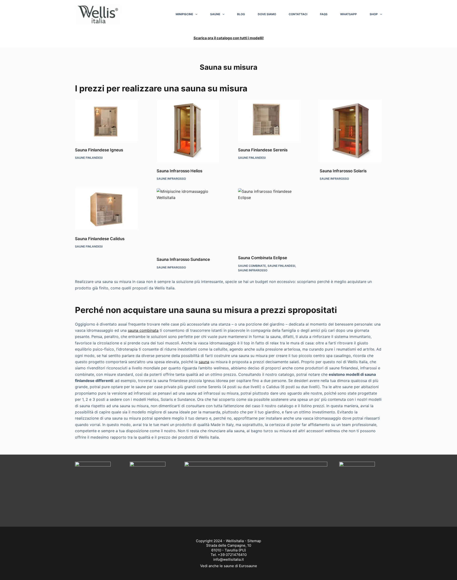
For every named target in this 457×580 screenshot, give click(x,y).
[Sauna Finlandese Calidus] (106, 209)
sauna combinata (143, 330)
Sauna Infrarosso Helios (179, 171)
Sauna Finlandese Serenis (263, 150)
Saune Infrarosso (171, 178)
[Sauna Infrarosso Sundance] (188, 219)
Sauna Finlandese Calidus (99, 238)
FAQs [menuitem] (324, 14)
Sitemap (254, 541)
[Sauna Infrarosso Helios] (188, 130)
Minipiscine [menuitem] (184, 14)
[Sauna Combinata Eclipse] (269, 218)
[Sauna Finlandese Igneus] (106, 120)
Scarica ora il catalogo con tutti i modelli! (229, 38)
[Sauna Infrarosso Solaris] (351, 130)
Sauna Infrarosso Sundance (183, 259)
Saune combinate (252, 266)
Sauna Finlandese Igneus (99, 150)
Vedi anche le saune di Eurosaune (228, 566)
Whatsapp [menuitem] (348, 14)
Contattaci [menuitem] (298, 14)
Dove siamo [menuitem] (267, 14)
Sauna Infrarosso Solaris (343, 171)
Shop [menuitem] (374, 14)
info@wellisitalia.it (228, 559)
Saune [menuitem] (215, 14)
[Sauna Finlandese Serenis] (269, 120)
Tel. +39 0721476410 (229, 554)
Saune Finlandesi (89, 157)
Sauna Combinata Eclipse (262, 257)
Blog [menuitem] (241, 14)
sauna (204, 361)
